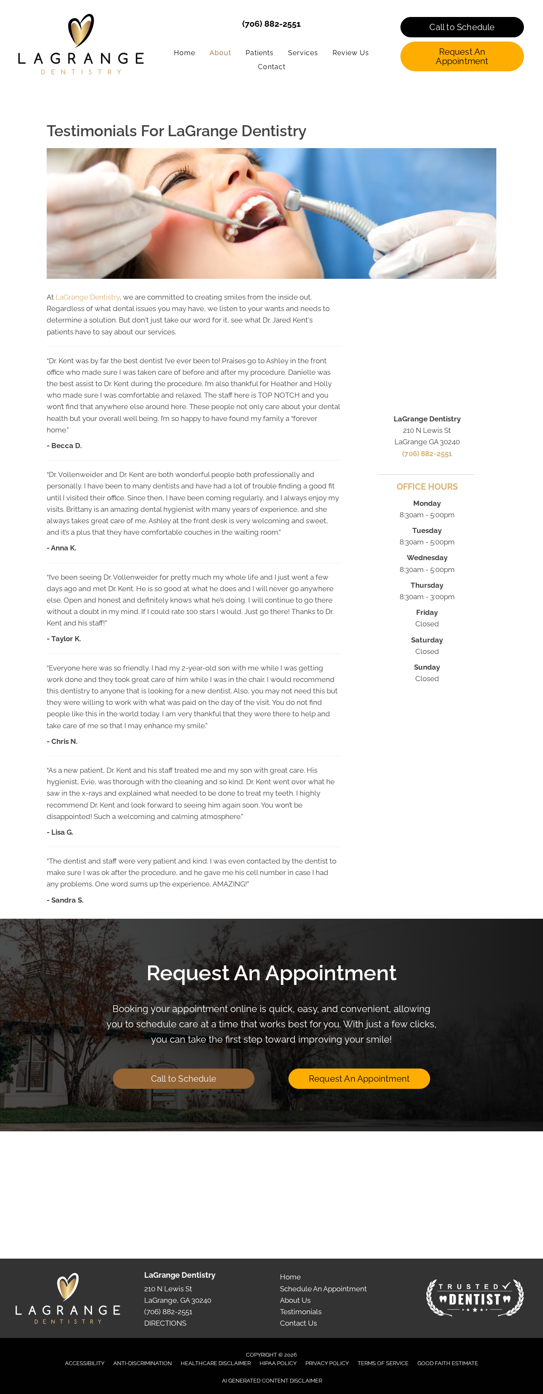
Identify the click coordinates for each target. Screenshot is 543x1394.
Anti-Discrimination (142, 1363)
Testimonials (301, 1311)
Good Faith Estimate (447, 1363)
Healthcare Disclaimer (216, 1363)
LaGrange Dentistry (88, 297)
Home (290, 1277)
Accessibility (84, 1363)
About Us (295, 1300)
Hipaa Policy (278, 1363)
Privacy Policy (327, 1363)
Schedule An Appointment (323, 1289)
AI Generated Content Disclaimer (272, 1380)
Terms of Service (383, 1363)
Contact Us (298, 1323)
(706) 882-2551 (271, 24)
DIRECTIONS (165, 1323)
